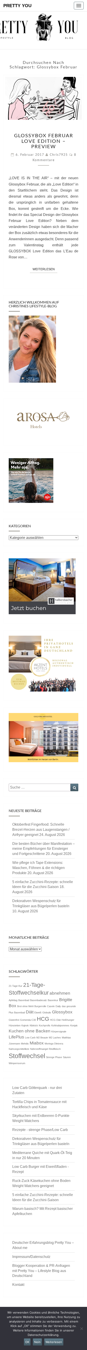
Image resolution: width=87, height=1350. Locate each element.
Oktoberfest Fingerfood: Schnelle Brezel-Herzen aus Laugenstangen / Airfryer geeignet (40, 830)
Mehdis (25, 1043)
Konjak (74, 1025)
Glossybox (62, 1012)
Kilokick (34, 1025)
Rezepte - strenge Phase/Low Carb (40, 1130)
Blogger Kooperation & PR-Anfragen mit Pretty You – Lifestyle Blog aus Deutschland (41, 1271)
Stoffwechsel (27, 1055)
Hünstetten (15, 1025)
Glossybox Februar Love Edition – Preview (43, 141)
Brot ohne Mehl (25, 1006)
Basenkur (53, 1000)
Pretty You (17, 5)
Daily (58, 1006)
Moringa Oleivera (54, 1043)
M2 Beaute (42, 1037)
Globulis (46, 1012)
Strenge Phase (54, 1057)
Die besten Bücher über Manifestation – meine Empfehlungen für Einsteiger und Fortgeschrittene (43, 849)
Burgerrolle (40, 1006)
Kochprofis (44, 1025)
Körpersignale (58, 1031)
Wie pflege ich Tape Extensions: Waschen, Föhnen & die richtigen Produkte (38, 868)
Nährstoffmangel (39, 1049)
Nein (37, 1342)
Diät (29, 1012)
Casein (51, 1006)
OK (27, 1342)
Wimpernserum (17, 1063)
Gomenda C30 (28, 1020)
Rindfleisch (55, 1049)
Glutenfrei (14, 1020)
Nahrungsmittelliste (19, 1049)
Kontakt (18, 1285)
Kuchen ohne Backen (29, 1031)
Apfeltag (13, 1000)
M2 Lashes (55, 1037)
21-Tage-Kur (15, 986)
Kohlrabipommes (60, 1025)
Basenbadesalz (38, 1000)
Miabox (37, 1043)
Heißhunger (68, 1020)
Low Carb (30, 1037)
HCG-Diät (55, 1020)
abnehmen (60, 993)
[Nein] (81, 1328)
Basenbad (23, 1000)
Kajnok (25, 1025)
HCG (43, 1019)
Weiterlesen (45, 269)
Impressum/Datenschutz (31, 1257)
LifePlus (16, 1037)
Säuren (67, 1057)
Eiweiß (37, 1012)
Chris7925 (59, 154)
